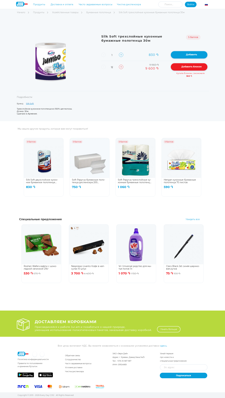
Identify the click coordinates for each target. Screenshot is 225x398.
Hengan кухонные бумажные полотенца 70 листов (180, 181)
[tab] (24, 99)
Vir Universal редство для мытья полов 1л (135, 267)
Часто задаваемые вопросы (95, 4)
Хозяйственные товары (65, 12)
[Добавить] (52, 192)
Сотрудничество (73, 359)
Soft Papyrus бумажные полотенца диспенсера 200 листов (88, 181)
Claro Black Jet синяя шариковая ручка (183, 267)
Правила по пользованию (30, 363)
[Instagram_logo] (42, 354)
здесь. (163, 345)
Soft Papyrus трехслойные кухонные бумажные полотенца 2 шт (134, 181)
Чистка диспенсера (129, 4)
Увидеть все (193, 219)
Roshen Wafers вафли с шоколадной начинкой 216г (40, 267)
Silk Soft (30, 103)
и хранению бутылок (27, 366)
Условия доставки (73, 367)
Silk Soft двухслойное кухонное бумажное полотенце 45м (42, 181)
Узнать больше (168, 329)
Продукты (39, 4)
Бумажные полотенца (99, 12)
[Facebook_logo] (35, 354)
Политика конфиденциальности (33, 359)
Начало (21, 12)
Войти (190, 4)
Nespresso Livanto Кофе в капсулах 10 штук (88, 267)
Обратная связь (72, 355)
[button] (208, 5)
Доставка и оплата (62, 4)
